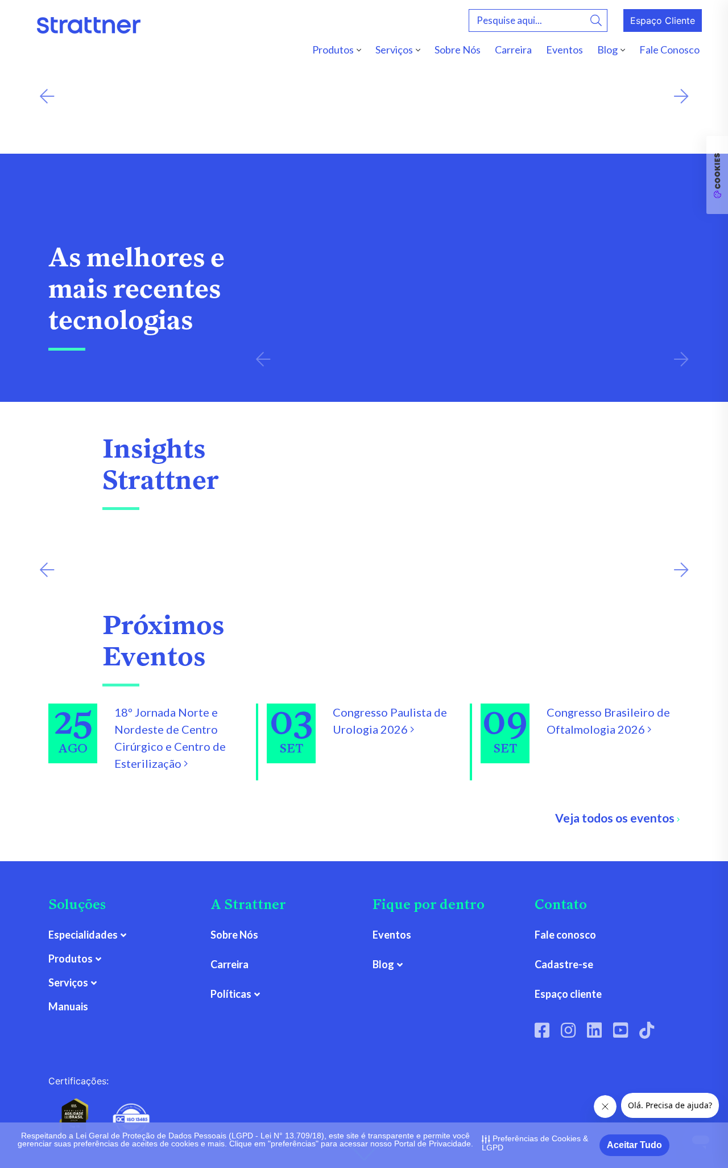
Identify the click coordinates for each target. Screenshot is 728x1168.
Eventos (564, 49)
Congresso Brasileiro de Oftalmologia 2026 (608, 720)
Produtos (333, 49)
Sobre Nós (458, 49)
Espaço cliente (568, 994)
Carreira (513, 49)
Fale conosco (565, 934)
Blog (607, 49)
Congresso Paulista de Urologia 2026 (390, 720)
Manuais (68, 1006)
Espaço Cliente (662, 20)
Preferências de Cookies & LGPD (535, 1143)
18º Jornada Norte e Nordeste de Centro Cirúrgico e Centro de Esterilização (170, 737)
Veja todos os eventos (616, 818)
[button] (47, 96)
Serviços (394, 49)
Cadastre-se (564, 964)
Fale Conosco (669, 49)
